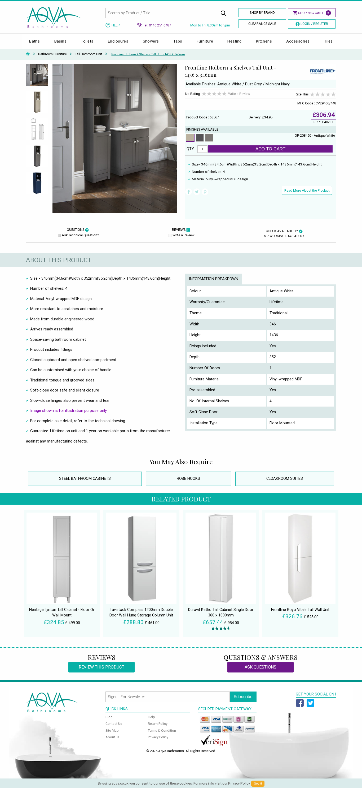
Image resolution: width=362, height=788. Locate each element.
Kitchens (264, 41)
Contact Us (113, 724)
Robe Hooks (188, 478)
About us (112, 737)
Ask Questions (260, 667)
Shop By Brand (262, 13)
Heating (234, 41)
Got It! (258, 783)
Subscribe (243, 696)
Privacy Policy (158, 737)
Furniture (205, 41)
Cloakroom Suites (284, 478)
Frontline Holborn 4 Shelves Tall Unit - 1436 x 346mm (148, 54)
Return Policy (157, 724)
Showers (151, 41)
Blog (109, 717)
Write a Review (239, 94)
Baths (34, 41)
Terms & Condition (162, 730)
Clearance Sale (262, 24)
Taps (177, 41)
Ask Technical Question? (80, 235)
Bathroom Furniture (52, 54)
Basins (60, 41)
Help (151, 717)
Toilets (87, 41)
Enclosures (118, 41)
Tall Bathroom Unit (88, 54)
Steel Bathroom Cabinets (85, 478)
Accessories (298, 41)
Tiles (328, 41)
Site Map (112, 730)
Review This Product (101, 667)
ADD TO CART (270, 148)
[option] (37, 77)
